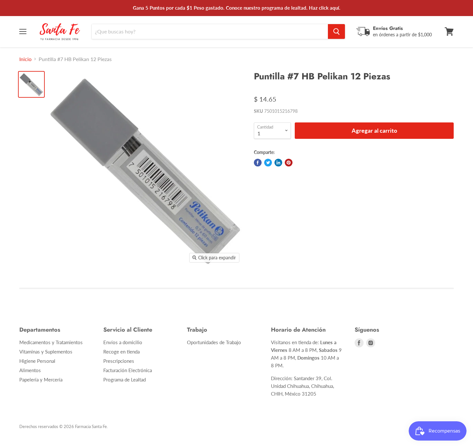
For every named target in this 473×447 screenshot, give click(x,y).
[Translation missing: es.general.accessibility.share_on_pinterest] (288, 162)
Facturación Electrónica (127, 370)
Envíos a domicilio (122, 342)
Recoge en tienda (121, 351)
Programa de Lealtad (124, 379)
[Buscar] (336, 31)
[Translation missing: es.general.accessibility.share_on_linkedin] (278, 162)
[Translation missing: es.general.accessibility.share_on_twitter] (268, 162)
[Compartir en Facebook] (258, 162)
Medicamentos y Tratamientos (51, 342)
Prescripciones (118, 361)
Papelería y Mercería (40, 379)
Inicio (25, 59)
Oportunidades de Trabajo (214, 342)
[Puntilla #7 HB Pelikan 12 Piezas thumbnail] (31, 84)
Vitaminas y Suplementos (45, 351)
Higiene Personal (37, 361)
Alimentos (30, 370)
